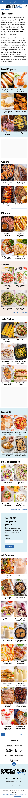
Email (7, 539)
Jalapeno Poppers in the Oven (7, 383)
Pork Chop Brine (20, 597)
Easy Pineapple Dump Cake (7, 112)
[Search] (26, 6)
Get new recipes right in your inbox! (14, 2)
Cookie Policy (23, 794)
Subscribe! (9, 546)
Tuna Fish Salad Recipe (20, 383)
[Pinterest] (17, 778)
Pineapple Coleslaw (20, 483)
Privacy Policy (5, 794)
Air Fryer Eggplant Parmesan (7, 257)
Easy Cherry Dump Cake (20, 433)
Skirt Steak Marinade (7, 598)
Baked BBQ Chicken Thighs (20, 662)
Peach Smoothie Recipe (7, 641)
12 (21, 734)
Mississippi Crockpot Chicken (20, 257)
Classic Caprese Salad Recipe (20, 285)
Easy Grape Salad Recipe (7, 362)
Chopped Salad (7, 482)
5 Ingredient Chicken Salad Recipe (20, 505)
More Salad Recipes (19, 312)
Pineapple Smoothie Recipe (21, 684)
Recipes (7, 9)
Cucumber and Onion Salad (20, 309)
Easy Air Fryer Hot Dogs (7, 90)
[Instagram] (7, 778)
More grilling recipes (18, 208)
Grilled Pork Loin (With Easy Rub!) (20, 727)
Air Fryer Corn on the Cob (7, 340)
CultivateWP (17, 796)
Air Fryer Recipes (10, 785)
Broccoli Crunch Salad (7, 309)
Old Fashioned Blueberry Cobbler (20, 454)
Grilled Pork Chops (20, 204)
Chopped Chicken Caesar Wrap (7, 504)
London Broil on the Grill (20, 183)
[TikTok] (21, 778)
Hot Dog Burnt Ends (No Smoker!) (20, 705)
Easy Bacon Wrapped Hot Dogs (21, 235)
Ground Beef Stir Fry (7, 576)
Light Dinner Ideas (7, 619)
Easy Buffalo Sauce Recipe (20, 90)
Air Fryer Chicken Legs (20, 112)
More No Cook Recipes (18, 509)
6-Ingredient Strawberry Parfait (7, 728)
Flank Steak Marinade (7, 705)
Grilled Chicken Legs (7, 204)
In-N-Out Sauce (20, 576)
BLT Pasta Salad (20, 340)
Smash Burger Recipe (7, 684)
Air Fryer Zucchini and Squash (20, 362)
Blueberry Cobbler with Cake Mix (20, 619)
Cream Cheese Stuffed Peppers (7, 662)
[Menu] (1, 6)
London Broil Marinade (7, 133)
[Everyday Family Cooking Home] (14, 6)
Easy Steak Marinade (7, 234)
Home (2, 9)
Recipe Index (10, 782)
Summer (19, 782)
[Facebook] (14, 778)
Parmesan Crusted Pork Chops (20, 641)
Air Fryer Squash (21, 133)
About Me (21, 785)
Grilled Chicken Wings (7, 183)
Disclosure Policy (14, 794)
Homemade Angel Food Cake (7, 433)
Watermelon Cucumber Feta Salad (7, 286)
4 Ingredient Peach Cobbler (7, 454)
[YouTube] (10, 778)
